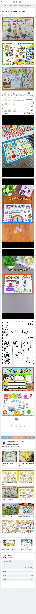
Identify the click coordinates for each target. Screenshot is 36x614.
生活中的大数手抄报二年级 (9, 532)
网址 (4, 579)
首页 (3, 5)
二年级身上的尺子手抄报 (24, 532)
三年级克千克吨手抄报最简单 (26, 482)
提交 (7, 584)
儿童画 (8, 5)
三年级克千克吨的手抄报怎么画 (29, 437)
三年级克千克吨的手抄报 (24, 499)
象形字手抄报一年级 (7, 516)
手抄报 (13, 5)
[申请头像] (32, 556)
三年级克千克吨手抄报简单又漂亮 (18, 437)
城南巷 (12, 441)
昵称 (4, 571)
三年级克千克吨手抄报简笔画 (6, 437)
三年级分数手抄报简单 (25, 463)
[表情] (28, 567)
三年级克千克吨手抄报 (7, 499)
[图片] (31, 567)
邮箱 (4, 575)
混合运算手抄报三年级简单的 (26, 516)
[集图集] (18, 2)
